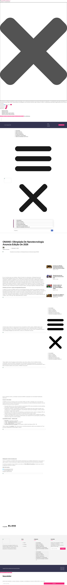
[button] (33, 51)
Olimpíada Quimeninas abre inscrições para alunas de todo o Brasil (58, 276)
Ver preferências (10, 116)
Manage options (5, 110)
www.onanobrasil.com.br (8, 469)
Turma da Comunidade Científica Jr (21, 136)
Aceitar (1, 116)
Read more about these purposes (8, 114)
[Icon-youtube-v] (62, 180)
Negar (5, 116)
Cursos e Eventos (19, 221)
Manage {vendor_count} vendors (8, 112)
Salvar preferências (19, 116)
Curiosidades (17, 130)
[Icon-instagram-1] (59, 180)
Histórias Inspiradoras (19, 134)
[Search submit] (52, 230)
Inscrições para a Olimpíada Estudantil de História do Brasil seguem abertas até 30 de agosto (58, 267)
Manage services (5, 111)
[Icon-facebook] (56, 180)
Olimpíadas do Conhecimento (20, 135)
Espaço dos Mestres (52, 310)
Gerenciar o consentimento (6, 572)
